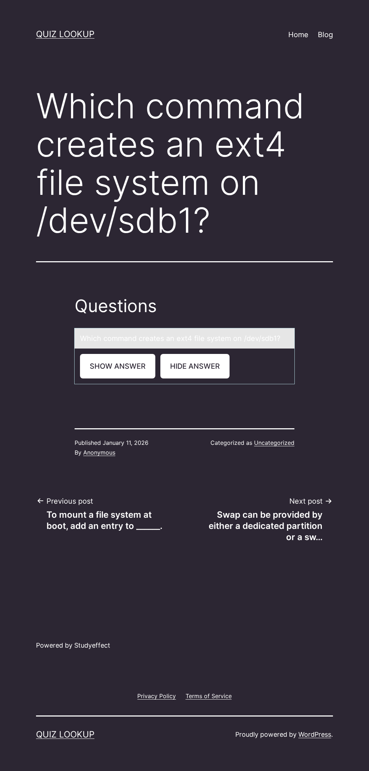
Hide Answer (195, 366)
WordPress (314, 734)
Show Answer (118, 366)
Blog (325, 34)
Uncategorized (274, 442)
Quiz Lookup (65, 34)
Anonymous (99, 452)
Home (298, 34)
